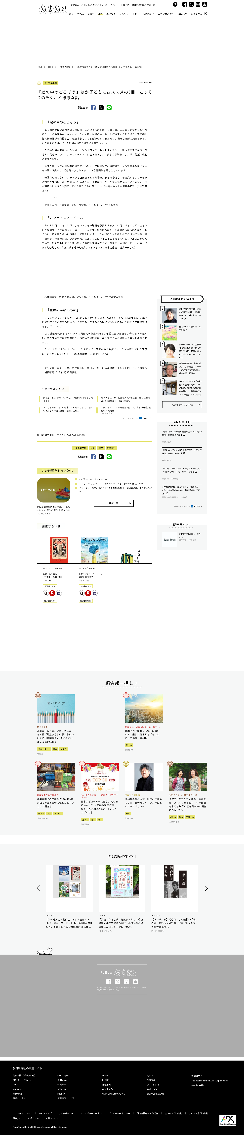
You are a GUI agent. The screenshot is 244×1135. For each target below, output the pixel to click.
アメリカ (58, 813)
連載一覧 (151, 4)
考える (80, 13)
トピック (125, 4)
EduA (15, 1084)
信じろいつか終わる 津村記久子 (190, 328)
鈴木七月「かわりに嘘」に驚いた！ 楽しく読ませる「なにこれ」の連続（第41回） (142, 734)
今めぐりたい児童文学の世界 (183, 795)
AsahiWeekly (197, 1085)
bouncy (61, 1093)
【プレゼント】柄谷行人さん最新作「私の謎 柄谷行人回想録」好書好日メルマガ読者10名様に (173, 923)
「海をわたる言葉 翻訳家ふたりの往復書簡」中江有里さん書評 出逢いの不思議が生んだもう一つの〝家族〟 (121, 923)
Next (206, 888)
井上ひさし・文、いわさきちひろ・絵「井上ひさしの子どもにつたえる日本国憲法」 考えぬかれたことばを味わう (55, 736)
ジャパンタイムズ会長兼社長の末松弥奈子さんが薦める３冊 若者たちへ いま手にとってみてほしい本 (190, 351)
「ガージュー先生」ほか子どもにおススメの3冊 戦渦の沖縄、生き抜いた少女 (115, 489)
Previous (39, 888)
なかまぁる (107, 1089)
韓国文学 (182, 13)
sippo (105, 1075)
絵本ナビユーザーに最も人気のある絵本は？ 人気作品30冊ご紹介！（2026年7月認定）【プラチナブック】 (99, 807)
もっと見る (196, 13)
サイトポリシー (66, 1113)
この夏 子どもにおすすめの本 (93, 479)
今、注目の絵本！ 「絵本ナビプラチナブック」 (99, 796)
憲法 (55, 748)
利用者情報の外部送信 (147, 1113)
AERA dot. (62, 1089)
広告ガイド (33, 1118)
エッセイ (111, 13)
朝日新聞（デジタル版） (25, 1075)
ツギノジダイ (153, 1084)
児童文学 (111, 447)
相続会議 (151, 1079)
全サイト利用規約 (173, 1113)
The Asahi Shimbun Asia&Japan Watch (210, 1080)
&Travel (27, 1079)
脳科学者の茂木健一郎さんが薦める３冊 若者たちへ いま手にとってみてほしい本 (190, 313)
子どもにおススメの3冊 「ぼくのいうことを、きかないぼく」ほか (111, 483)
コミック (124, 13)
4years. (150, 1075)
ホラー (135, 13)
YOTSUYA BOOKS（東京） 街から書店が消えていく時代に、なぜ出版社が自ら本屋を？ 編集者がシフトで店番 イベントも (190, 388)
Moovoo (17, 1089)
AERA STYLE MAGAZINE (113, 1093)
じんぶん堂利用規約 (198, 1113)
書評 (95, 4)
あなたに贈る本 (132, 795)
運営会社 (17, 1118)
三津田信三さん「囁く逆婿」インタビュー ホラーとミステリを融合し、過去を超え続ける (190, 368)
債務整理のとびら (66, 1098)
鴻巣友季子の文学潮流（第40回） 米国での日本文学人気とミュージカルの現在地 (56, 802)
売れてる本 (42, 727)
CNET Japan (63, 1075)
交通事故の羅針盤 (155, 1093)
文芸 (49, 813)
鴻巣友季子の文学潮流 (48, 795)
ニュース (103, 4)
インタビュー (75, 4)
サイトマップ (45, 1113)
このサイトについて (22, 1113)
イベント (114, 4)
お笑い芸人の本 (166, 13)
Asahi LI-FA (152, 1089)
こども (63, 748)
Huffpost (61, 1084)
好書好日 (53, 9)
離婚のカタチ (19, 1098)
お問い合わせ (51, 1118)
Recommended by (131, 418)
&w (19, 1079)
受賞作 (91, 13)
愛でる (129, 745)
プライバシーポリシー (119, 1113)
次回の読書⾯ (138, 4)
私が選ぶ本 (148, 13)
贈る (92, 447)
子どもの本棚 (51, 83)
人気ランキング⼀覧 (182, 404)
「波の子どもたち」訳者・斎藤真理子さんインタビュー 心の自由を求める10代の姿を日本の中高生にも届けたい (187, 804)
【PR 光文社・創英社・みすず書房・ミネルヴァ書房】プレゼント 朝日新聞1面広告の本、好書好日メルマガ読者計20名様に (69, 923)
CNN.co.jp (62, 1079)
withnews (17, 1093)
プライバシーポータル (91, 1113)
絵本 (100, 13)
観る (71, 13)
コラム (87, 4)
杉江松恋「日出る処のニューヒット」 (143, 727)
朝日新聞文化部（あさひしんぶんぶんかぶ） (61, 435)
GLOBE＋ (106, 1079)
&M (14, 1079)
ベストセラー (44, 748)
